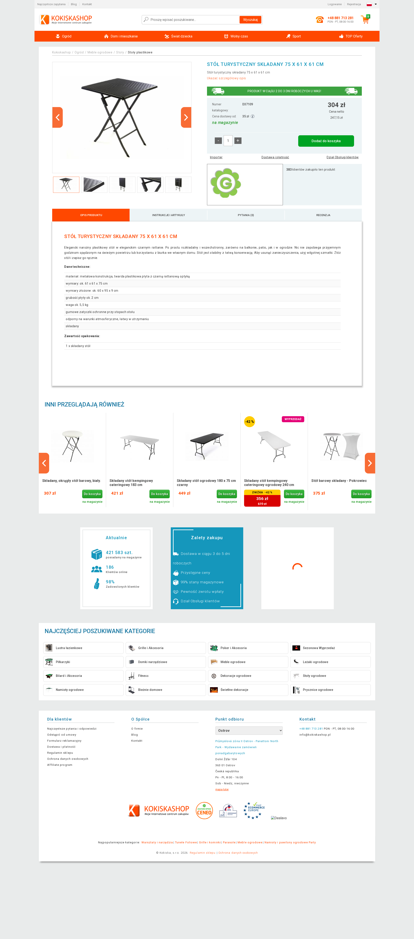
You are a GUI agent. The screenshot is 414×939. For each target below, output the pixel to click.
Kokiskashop (61, 52)
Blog (74, 4)
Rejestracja (354, 4)
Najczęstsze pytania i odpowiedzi (72, 728)
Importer (216, 157)
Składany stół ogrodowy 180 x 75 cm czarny (206, 483)
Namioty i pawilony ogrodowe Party (290, 842)
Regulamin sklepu (60, 752)
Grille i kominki (210, 842)
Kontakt (87, 4)
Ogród (79, 52)
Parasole (229, 842)
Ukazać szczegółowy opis (226, 78)
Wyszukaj (250, 20)
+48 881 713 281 (311, 728)
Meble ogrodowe (100, 52)
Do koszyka (92, 494)
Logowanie (335, 4)
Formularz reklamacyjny (64, 740)
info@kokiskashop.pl (315, 734)
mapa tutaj (222, 789)
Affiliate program (59, 764)
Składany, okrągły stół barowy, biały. (71, 481)
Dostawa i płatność (275, 157)
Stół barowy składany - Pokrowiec (339, 481)
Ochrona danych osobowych (67, 758)
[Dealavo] (279, 824)
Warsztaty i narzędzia (157, 842)
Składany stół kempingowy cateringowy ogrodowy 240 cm (269, 483)
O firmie (137, 728)
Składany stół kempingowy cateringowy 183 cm (131, 483)
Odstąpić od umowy (61, 734)
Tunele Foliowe (186, 842)
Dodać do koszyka (326, 141)
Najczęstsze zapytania (51, 4)
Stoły (120, 52)
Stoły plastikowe (140, 52)
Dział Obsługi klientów (343, 157)
